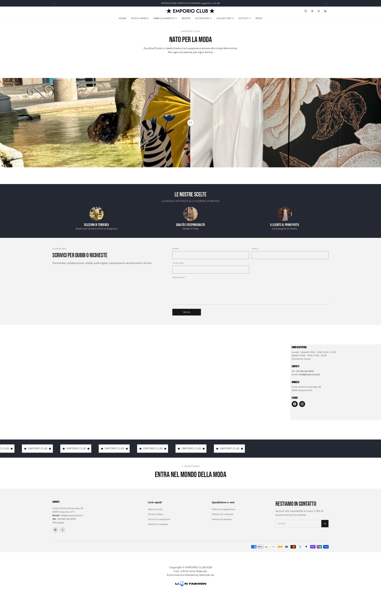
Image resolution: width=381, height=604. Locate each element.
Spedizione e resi (223, 502)
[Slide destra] (326, 3)
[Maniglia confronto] (190, 122)
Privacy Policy (155, 514)
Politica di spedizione (223, 509)
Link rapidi (155, 502)
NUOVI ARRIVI (140, 18)
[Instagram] (302, 404)
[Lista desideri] (319, 11)
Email (256, 249)
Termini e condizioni (159, 519)
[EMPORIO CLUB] (190, 11)
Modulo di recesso (158, 524)
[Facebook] (295, 404)
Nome (175, 249)
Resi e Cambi (155, 509)
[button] (325, 11)
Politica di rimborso (222, 514)
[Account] (312, 11)
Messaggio (179, 277)
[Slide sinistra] (54, 3)
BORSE (186, 18)
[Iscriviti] (324, 523)
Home (122, 18)
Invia (186, 312)
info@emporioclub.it (309, 374)
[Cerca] (305, 11)
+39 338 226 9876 (305, 371)
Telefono (178, 263)
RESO (259, 18)
